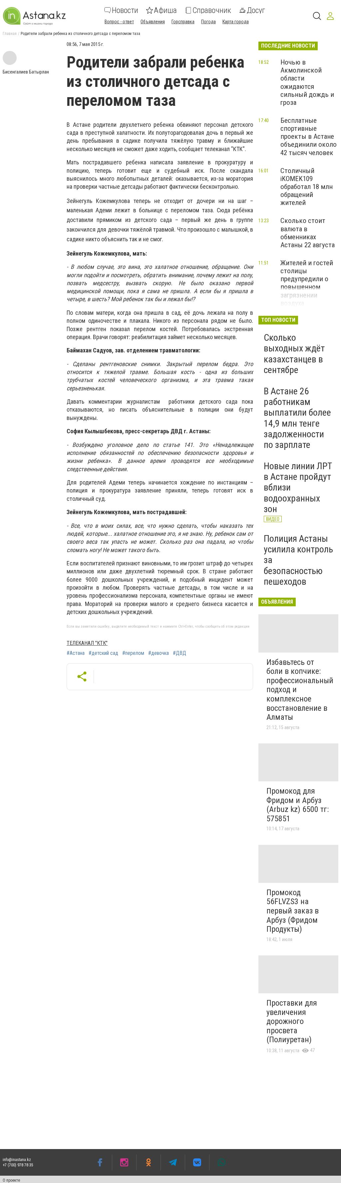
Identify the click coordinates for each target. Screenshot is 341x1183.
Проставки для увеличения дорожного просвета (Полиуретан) (291, 1021)
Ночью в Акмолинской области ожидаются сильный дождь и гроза (307, 82)
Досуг (256, 10)
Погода (208, 21)
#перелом (133, 653)
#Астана (76, 653)
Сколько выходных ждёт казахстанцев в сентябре (294, 353)
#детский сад (103, 653)
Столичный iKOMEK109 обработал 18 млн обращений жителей (306, 187)
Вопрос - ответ (119, 21)
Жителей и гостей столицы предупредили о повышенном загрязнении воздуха (306, 283)
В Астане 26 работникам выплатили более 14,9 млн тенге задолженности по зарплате (297, 418)
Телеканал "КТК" (87, 643)
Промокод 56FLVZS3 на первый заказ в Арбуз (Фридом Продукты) (292, 911)
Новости (125, 10)
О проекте (11, 1180)
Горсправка (182, 21)
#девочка (158, 653)
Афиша (165, 10)
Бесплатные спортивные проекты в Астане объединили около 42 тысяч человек (308, 136)
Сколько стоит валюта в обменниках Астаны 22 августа (307, 233)
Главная (10, 33)
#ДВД (179, 653)
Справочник (211, 10)
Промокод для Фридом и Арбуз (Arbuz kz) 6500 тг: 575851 (297, 804)
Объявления (153, 21)
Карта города (235, 21)
